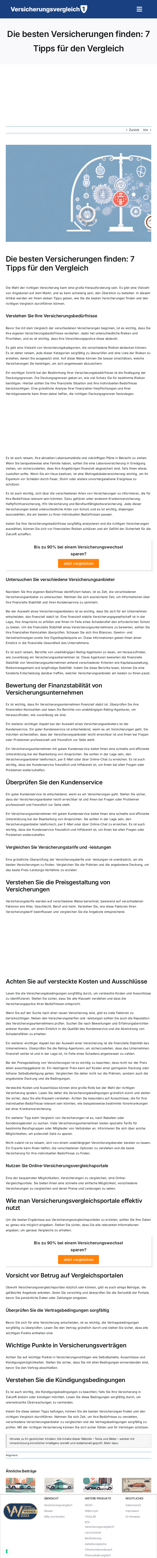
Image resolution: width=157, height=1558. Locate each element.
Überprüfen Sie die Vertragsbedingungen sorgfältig (57, 1310)
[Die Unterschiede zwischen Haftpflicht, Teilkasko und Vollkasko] (136, 1480)
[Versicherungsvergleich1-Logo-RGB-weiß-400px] (49, 7)
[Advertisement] (78, 93)
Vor (145, 130)
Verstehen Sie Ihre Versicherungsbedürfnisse (51, 315)
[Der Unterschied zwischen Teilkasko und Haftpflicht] (59, 1480)
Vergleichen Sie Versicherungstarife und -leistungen (58, 847)
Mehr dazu (111, 1443)
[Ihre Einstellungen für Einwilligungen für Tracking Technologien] (6, 1551)
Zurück (134, 130)
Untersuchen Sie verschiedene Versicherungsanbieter (60, 579)
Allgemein (12, 1455)
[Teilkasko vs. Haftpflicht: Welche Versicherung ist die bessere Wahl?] (20, 1480)
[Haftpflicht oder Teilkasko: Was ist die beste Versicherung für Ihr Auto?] (98, 1480)
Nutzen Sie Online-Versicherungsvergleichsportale (57, 1165)
